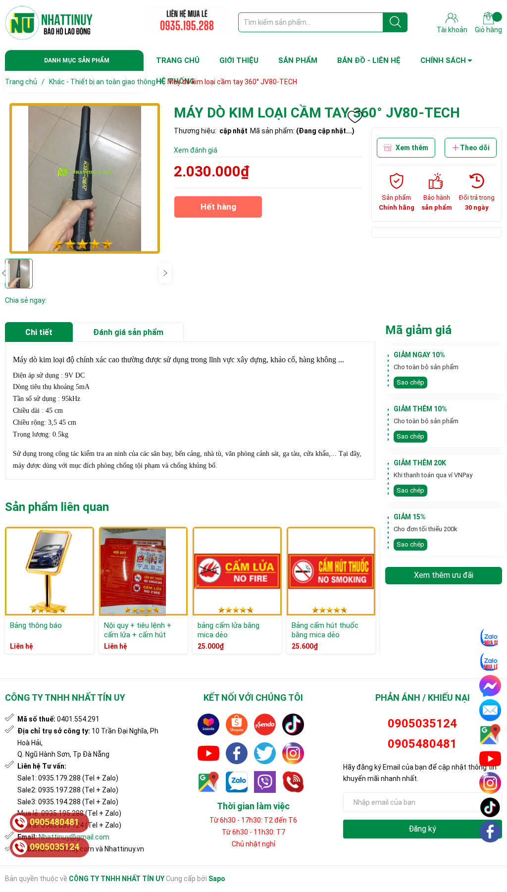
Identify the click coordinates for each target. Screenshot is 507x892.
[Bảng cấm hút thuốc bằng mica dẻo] (331, 571)
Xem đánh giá (195, 150)
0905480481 (422, 744)
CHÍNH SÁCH (443, 60)
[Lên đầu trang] (490, 854)
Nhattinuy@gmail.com (74, 837)
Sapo (216, 879)
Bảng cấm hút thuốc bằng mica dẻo (325, 630)
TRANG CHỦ (178, 60)
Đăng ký (422, 829)
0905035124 (422, 723)
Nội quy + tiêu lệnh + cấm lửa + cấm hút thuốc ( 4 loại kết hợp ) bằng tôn (141, 640)
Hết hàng (218, 210)
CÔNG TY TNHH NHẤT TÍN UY (116, 879)
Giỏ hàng (488, 30)
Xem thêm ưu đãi (443, 575)
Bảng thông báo (36, 625)
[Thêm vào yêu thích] (355, 117)
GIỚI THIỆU (238, 60)
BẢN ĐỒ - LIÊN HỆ (369, 60)
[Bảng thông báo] (49, 571)
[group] (84, 178)
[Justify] (395, 22)
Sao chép (410, 382)
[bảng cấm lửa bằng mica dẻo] (237, 571)
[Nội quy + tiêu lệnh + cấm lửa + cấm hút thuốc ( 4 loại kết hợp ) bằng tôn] (143, 571)
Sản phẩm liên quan (57, 507)
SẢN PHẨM (297, 60)
